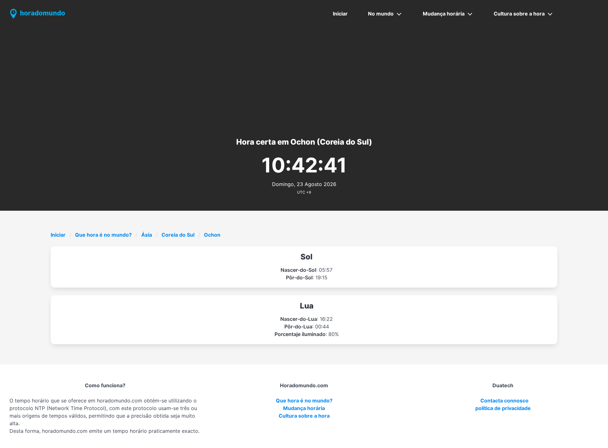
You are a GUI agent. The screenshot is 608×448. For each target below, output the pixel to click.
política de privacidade (503, 408)
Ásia (146, 235)
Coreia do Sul (178, 235)
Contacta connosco (504, 400)
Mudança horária (444, 13)
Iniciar (340, 13)
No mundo (381, 13)
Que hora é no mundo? (103, 235)
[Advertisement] (304, 75)
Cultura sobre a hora (519, 13)
